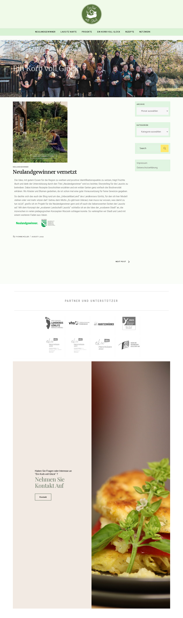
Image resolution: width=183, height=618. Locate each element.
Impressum (142, 163)
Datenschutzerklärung (147, 168)
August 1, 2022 (38, 236)
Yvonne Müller (22, 236)
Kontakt (43, 497)
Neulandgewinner (20, 167)
